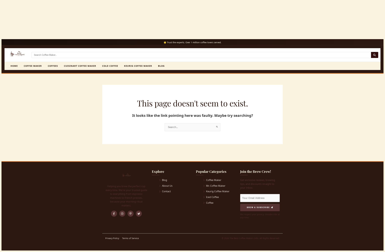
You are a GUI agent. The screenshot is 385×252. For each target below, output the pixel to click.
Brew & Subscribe (258, 207)
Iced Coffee (212, 197)
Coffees (53, 65)
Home (14, 65)
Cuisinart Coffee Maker (80, 65)
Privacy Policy (112, 238)
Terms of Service (130, 238)
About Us (167, 185)
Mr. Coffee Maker (215, 185)
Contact (166, 191)
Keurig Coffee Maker (138, 65)
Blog (161, 65)
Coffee (209, 202)
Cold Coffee (110, 65)
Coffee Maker (33, 65)
